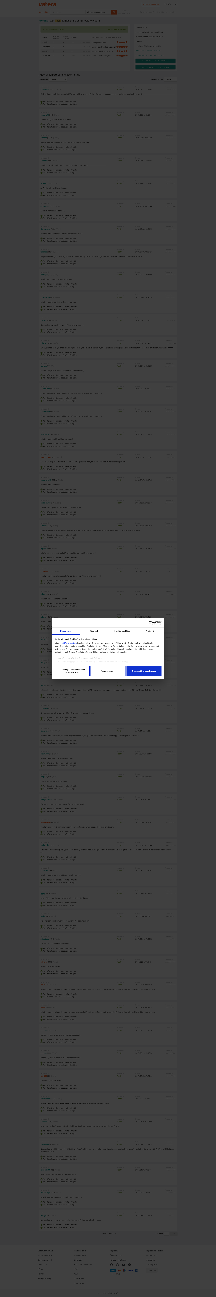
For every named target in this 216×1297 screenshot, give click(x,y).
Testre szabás (107, 671)
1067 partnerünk (69, 643)
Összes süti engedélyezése (144, 671)
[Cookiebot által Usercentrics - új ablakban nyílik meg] (151, 623)
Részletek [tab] (94, 631)
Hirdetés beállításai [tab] (122, 631)
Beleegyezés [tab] (65, 631)
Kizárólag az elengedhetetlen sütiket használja (72, 670)
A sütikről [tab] (150, 631)
